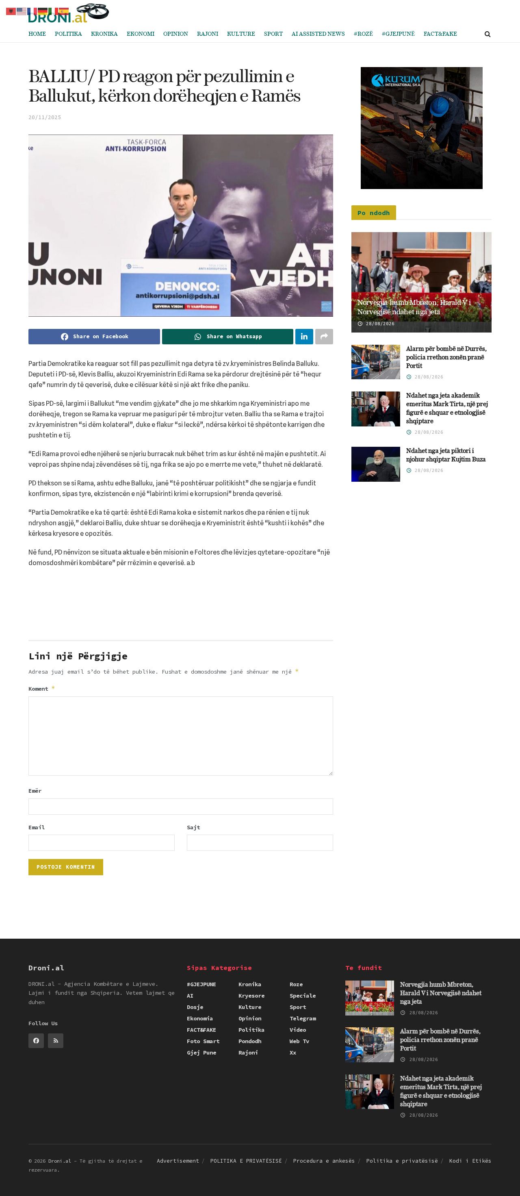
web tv (299, 1041)
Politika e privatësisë (402, 1160)
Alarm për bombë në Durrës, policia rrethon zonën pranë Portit (446, 357)
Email (36, 827)
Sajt (193, 827)
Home (37, 34)
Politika (68, 34)
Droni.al (59, 1161)
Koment (41, 688)
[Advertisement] (181, 607)
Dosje (195, 1007)
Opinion (175, 34)
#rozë (363, 34)
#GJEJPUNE (201, 984)
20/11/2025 (44, 117)
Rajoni (207, 34)
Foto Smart (203, 1041)
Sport (273, 34)
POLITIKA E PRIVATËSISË (246, 1160)
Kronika (104, 34)
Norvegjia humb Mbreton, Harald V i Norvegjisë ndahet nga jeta (440, 993)
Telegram (303, 1018)
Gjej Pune (201, 1052)
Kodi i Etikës (470, 1160)
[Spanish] (64, 10)
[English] (22, 10)
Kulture (241, 34)
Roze (296, 984)
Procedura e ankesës (324, 1160)
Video (298, 1029)
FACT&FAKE (440, 34)
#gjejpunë (398, 34)
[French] (32, 10)
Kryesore (251, 995)
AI (190, 995)
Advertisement (178, 1160)
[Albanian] (11, 10)
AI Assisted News (318, 34)
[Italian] (53, 10)
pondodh (249, 1041)
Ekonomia (200, 1018)
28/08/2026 (378, 323)
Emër (34, 790)
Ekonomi (140, 34)
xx (293, 1052)
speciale (303, 995)
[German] (43, 10)
